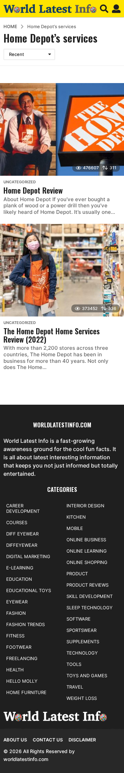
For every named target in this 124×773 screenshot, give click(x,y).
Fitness (15, 635)
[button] (104, 8)
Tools (73, 664)
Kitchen (76, 517)
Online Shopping (86, 562)
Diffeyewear (21, 545)
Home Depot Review (33, 190)
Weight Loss (81, 698)
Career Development (23, 508)
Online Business (86, 539)
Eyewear (17, 601)
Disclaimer (82, 739)
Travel (74, 687)
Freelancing (22, 658)
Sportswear (81, 630)
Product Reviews (87, 585)
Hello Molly (22, 681)
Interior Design (85, 505)
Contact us (48, 739)
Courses (16, 522)
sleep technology (89, 607)
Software (78, 619)
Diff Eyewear (22, 534)
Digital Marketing (28, 556)
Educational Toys (28, 590)
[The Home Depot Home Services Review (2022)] (62, 270)
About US (15, 739)
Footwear (18, 647)
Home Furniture (26, 692)
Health (15, 669)
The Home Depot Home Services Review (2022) (51, 335)
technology (82, 653)
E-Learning (19, 567)
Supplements (82, 641)
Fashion (16, 613)
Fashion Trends (25, 624)
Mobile (74, 528)
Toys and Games (86, 675)
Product (77, 573)
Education (19, 579)
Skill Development (89, 596)
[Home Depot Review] (62, 129)
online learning (86, 551)
